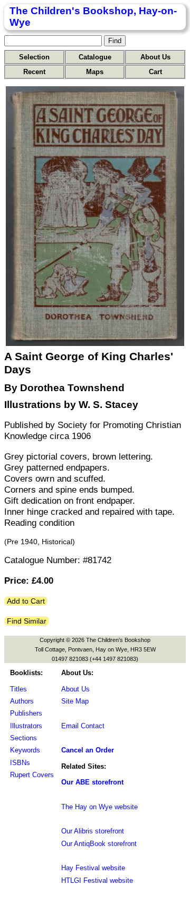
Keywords (25, 750)
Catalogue (95, 57)
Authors (22, 701)
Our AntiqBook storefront (99, 844)
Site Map (75, 701)
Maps (94, 72)
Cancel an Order (87, 750)
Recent (34, 72)
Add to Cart (26, 601)
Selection (34, 57)
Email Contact (82, 726)
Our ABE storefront (92, 782)
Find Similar (26, 621)
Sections (23, 738)
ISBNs (20, 763)
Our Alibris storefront (92, 831)
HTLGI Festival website (97, 880)
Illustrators (26, 726)
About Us (155, 57)
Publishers (26, 713)
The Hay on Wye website (99, 807)
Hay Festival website (93, 868)
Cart (155, 72)
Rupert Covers (32, 775)
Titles (18, 689)
